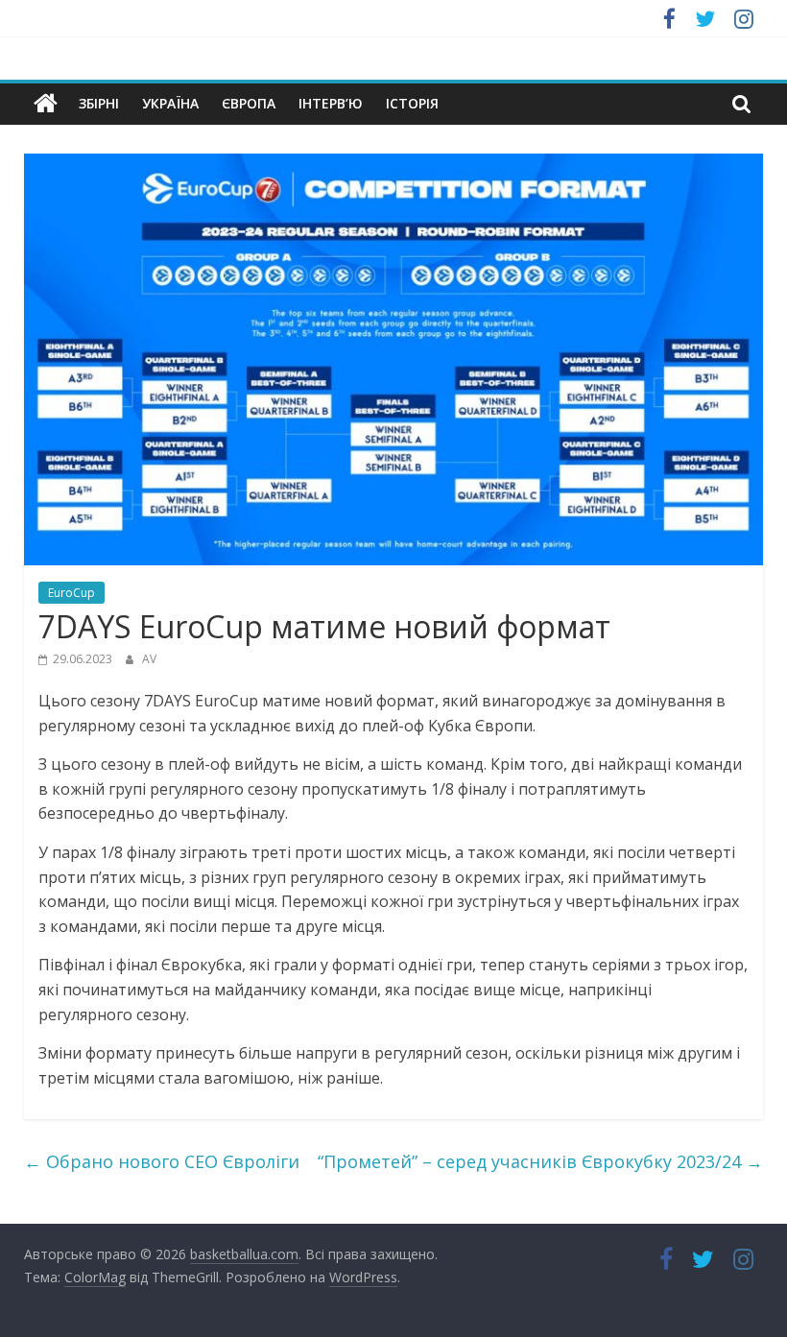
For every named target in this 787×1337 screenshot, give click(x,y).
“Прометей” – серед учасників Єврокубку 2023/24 (540, 1161)
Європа (248, 103)
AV (149, 659)
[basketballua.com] (45, 104)
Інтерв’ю (330, 103)
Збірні (99, 103)
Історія (412, 103)
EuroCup (71, 593)
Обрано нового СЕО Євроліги (161, 1161)
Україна (170, 103)
